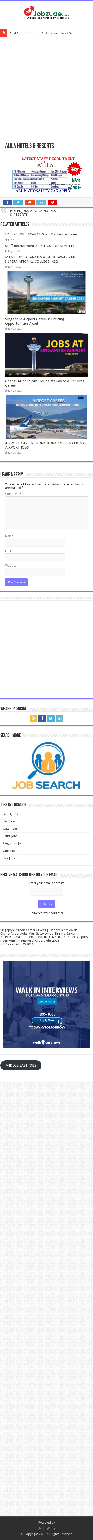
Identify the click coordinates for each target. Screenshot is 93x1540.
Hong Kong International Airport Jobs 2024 (29, 940)
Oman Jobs (10, 851)
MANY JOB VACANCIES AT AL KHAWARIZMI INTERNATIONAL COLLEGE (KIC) (40, 259)
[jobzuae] (46, 12)
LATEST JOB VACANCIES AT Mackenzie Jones (41, 234)
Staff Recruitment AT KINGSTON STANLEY (40, 246)
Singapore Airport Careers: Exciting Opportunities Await (34, 321)
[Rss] (33, 718)
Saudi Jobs (10, 836)
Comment (13, 494)
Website (10, 565)
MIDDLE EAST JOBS (20, 1065)
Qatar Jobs (10, 828)
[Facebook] (42, 718)
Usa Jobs (9, 858)
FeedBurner (55, 913)
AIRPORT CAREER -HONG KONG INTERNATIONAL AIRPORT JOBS (44, 937)
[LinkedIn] (59, 718)
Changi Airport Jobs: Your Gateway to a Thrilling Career (38, 933)
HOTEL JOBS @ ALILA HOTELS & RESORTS (33, 211)
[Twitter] (51, 718)
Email (8, 551)
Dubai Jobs (10, 814)
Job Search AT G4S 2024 (16, 944)
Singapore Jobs (13, 843)
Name (9, 536)
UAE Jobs (9, 821)
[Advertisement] (46, 87)
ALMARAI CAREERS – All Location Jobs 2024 (40, 33)
